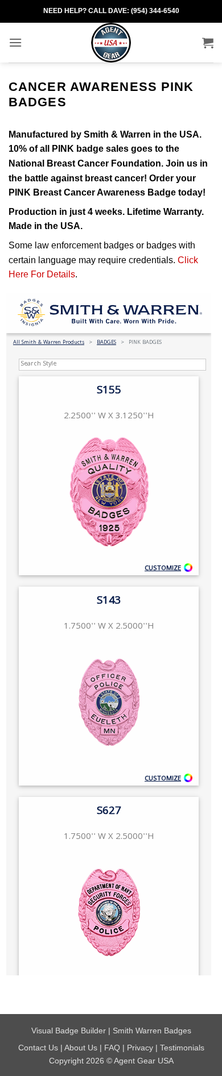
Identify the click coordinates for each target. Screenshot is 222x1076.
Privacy (140, 1047)
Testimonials (182, 1047)
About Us (80, 1047)
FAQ (112, 1047)
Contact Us (38, 1047)
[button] (15, 42)
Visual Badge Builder (68, 1030)
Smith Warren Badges (152, 1030)
